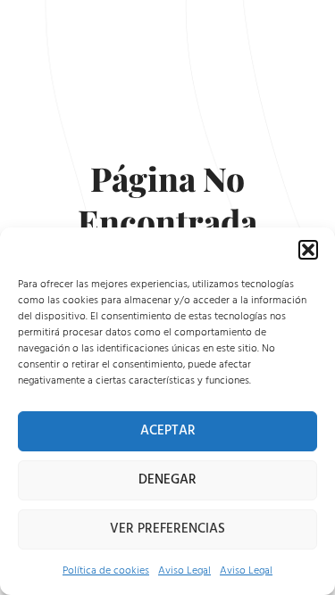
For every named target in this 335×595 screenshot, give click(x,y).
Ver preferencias (167, 528)
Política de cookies (106, 570)
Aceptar (168, 430)
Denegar (167, 479)
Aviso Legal (184, 570)
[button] (308, 250)
